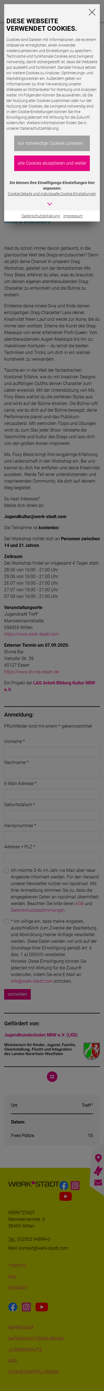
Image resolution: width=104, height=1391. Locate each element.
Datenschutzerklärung (41, 216)
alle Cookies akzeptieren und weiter (52, 163)
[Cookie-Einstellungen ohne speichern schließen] (92, 12)
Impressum (73, 216)
